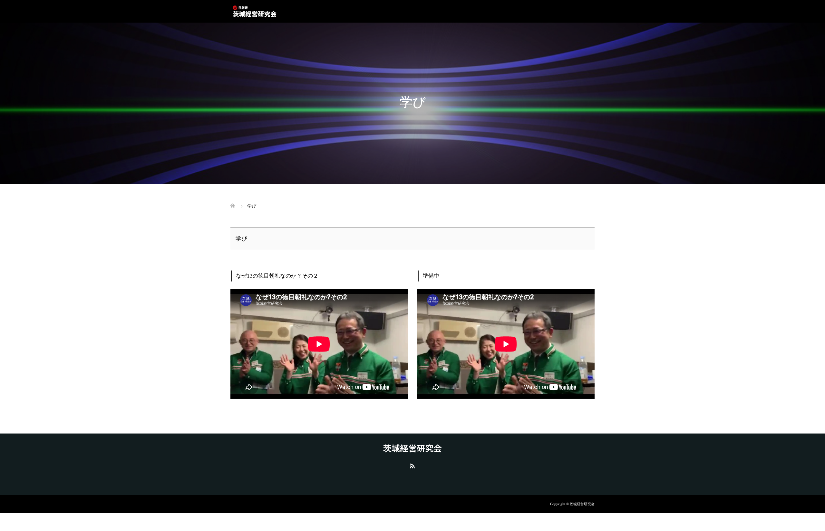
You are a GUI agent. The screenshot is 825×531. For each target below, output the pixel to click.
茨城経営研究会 (412, 448)
